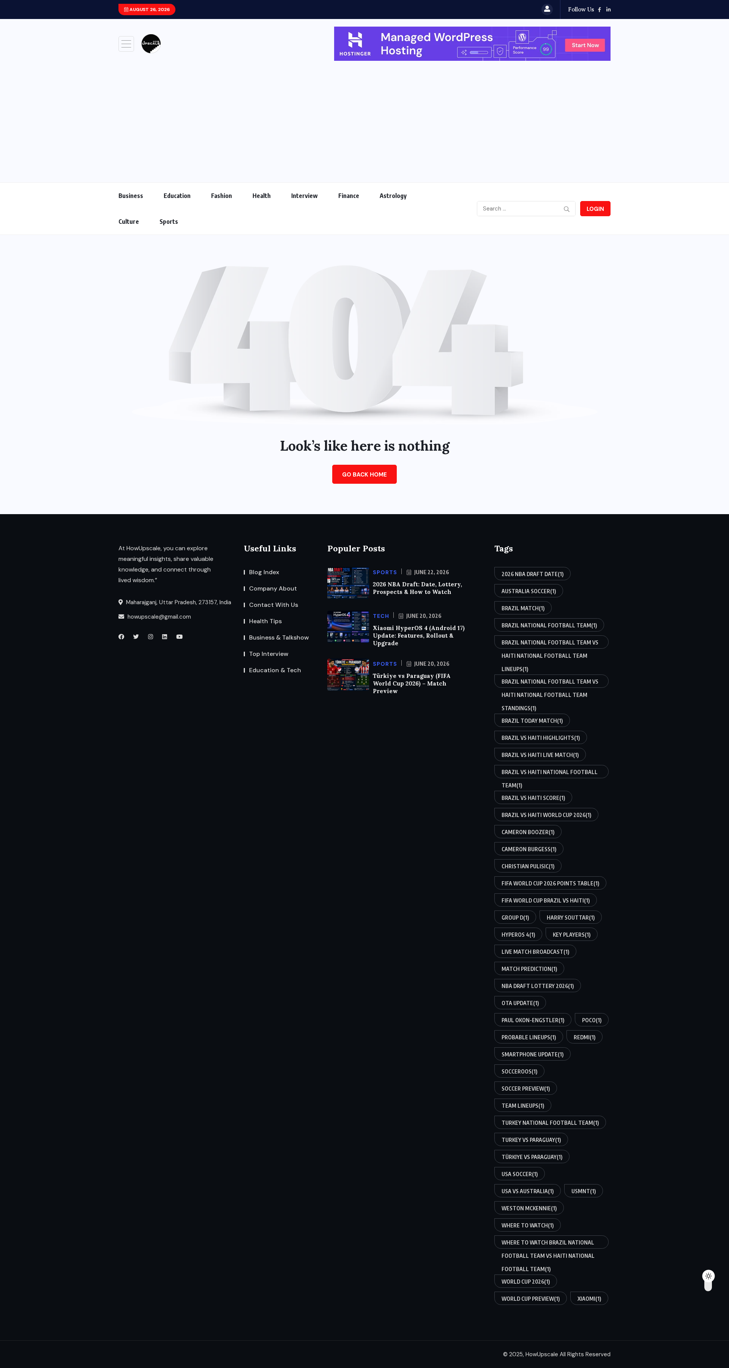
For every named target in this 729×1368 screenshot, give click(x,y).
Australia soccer (529, 591)
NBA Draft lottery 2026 (538, 986)
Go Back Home (364, 474)
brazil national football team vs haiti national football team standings (550, 683)
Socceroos (519, 1071)
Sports (168, 221)
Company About (273, 588)
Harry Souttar (571, 917)
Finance (348, 196)
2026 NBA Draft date (532, 574)
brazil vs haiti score (533, 798)
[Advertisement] (364, 118)
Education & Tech (275, 670)
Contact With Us (273, 605)
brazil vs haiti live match (540, 755)
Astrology (393, 196)
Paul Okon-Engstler (533, 1020)
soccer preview (526, 1088)
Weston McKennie (529, 1208)
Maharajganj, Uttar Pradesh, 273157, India (178, 602)
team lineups (523, 1105)
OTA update (520, 1003)
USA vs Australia (528, 1191)
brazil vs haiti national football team (550, 773)
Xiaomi (589, 1298)
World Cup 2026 (526, 1281)
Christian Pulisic (528, 866)
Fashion (221, 196)
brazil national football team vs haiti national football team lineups (550, 644)
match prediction (529, 969)
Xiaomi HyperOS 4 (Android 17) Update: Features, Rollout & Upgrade (419, 635)
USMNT (583, 1191)
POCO (591, 1020)
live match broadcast (535, 951)
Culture (128, 221)
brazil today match (532, 720)
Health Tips (265, 621)
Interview (304, 196)
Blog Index (264, 572)
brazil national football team (549, 625)
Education (177, 196)
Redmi (584, 1037)
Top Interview (269, 654)
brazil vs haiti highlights (541, 738)
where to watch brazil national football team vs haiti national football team (548, 1244)
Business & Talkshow (279, 637)
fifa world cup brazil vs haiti (546, 900)
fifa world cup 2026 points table (550, 883)
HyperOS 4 (518, 934)
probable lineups (529, 1037)
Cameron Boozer (528, 832)
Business (130, 196)
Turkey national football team (550, 1122)
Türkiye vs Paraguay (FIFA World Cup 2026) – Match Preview (412, 683)
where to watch (528, 1225)
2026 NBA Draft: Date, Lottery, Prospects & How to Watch (417, 588)
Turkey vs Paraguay (531, 1140)
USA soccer (520, 1174)
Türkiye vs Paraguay (532, 1157)
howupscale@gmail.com (158, 617)
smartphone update (532, 1054)
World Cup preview (531, 1298)
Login (595, 209)
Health (261, 196)
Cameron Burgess (529, 849)
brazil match (523, 608)
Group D (515, 917)
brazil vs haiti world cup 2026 (546, 815)
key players (571, 934)
